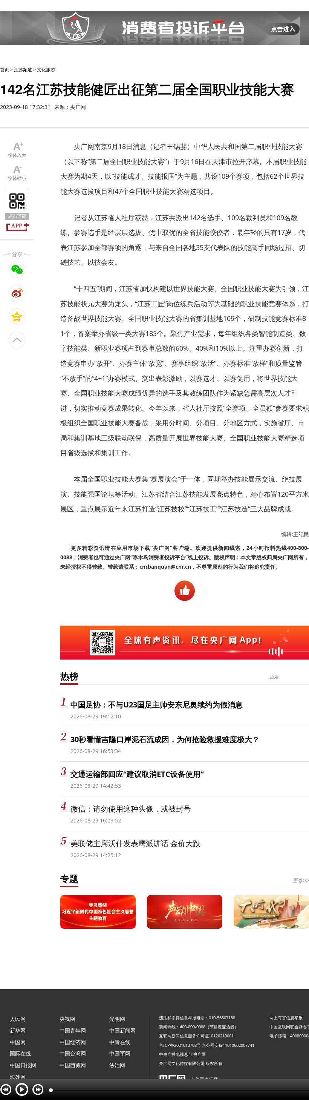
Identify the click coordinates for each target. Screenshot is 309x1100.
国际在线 (20, 1053)
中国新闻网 (122, 1030)
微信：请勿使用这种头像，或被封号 (130, 809)
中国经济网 (73, 1042)
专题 (69, 878)
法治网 (117, 1065)
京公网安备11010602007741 (228, 1045)
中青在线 (119, 1042)
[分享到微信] (17, 269)
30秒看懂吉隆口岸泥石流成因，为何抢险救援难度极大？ (165, 739)
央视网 (67, 1018)
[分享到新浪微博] (17, 293)
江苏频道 (23, 69)
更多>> (300, 880)
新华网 (18, 1030)
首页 (4, 69)
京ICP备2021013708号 (180, 1045)
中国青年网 (73, 1030)
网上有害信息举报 (286, 1017)
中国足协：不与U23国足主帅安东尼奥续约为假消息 (156, 705)
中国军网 (119, 1053)
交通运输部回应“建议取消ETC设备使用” (137, 774)
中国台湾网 (73, 1053)
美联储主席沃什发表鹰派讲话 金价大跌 (135, 843)
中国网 (18, 1042)
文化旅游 (46, 69)
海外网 (18, 1076)
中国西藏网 (73, 1065)
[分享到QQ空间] (17, 316)
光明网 (117, 1018)
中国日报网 (23, 1065)
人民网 (18, 1018)
